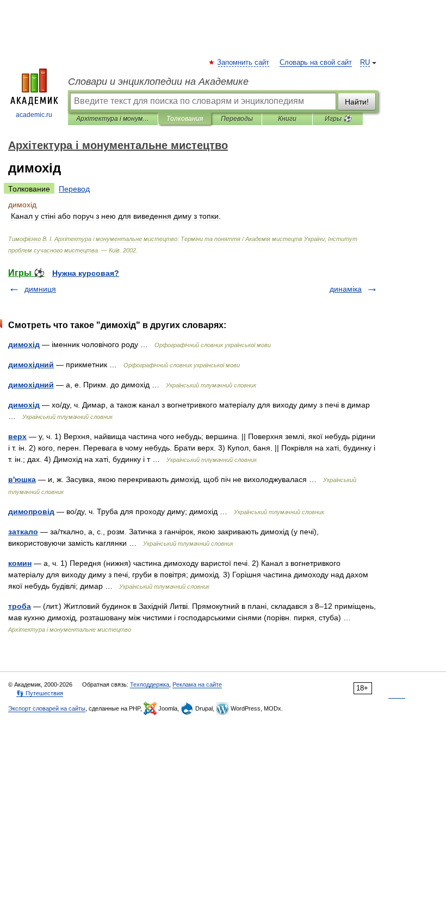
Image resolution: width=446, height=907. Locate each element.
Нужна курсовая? (85, 273)
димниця (40, 289)
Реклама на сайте (197, 684)
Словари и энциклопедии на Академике (158, 81)
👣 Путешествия (39, 693)
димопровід (31, 511)
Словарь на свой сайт (316, 62)
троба (19, 606)
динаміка (346, 289)
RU (365, 62)
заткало (23, 531)
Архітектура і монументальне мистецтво (113, 118)
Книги (287, 118)
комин (20, 563)
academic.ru (34, 115)
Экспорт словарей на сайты (46, 708)
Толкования (184, 118)
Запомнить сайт (243, 62)
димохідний (31, 364)
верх (17, 436)
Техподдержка (149, 684)
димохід (24, 344)
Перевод (74, 188)
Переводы (237, 118)
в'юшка (22, 479)
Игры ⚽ (338, 118)
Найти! (357, 101)
